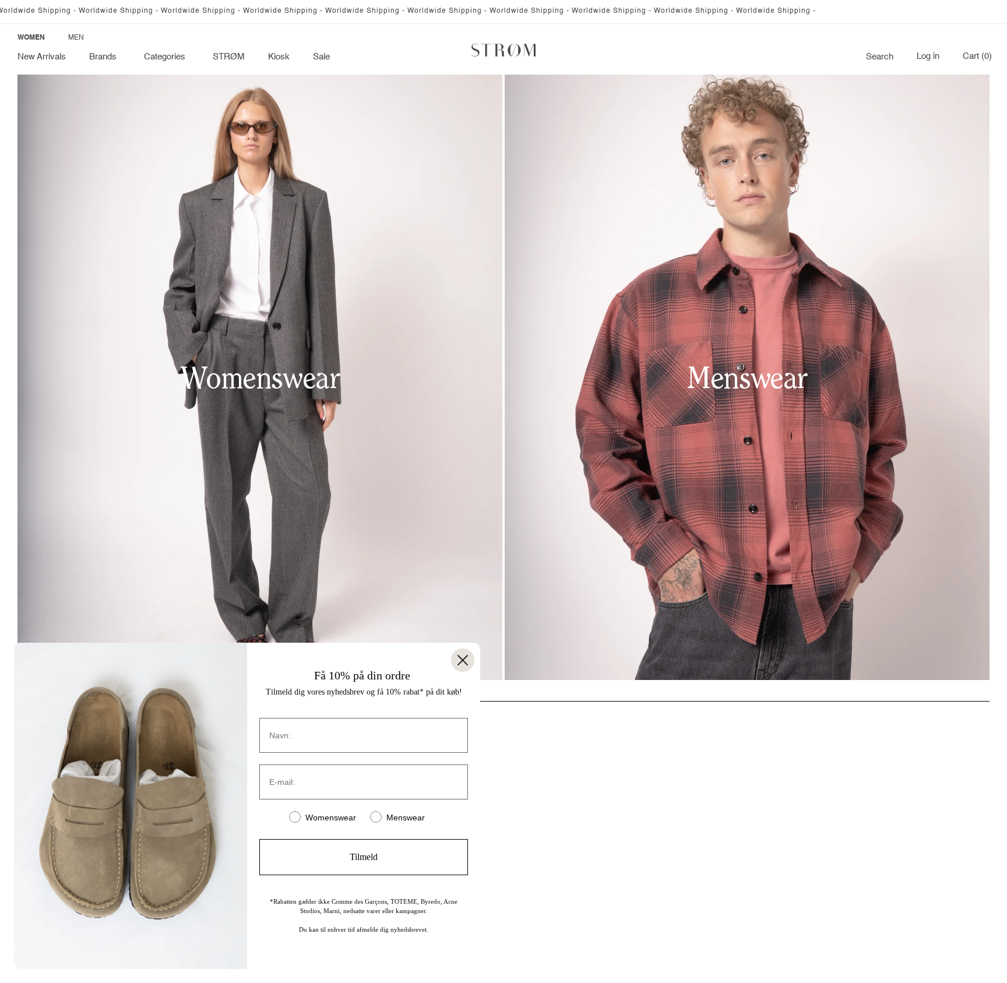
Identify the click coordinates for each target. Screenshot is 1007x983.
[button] (105, 57)
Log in (928, 56)
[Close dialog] (462, 660)
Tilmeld (364, 857)
